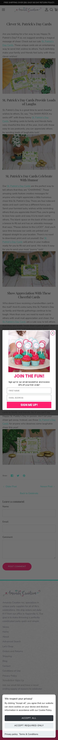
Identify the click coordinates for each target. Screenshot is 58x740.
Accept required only (28, 725)
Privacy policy (11, 734)
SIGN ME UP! (29, 405)
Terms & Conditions (28, 734)
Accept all (29, 718)
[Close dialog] (53, 333)
